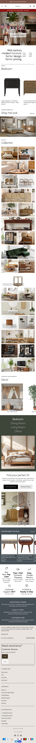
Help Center (4, 672)
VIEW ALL (32, 113)
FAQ (2, 675)
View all (33, 531)
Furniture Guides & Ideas (7, 692)
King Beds (3, 721)
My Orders (4, 677)
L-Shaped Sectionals (6, 713)
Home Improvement (11, 486)
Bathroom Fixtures (25, 486)
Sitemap (3, 703)
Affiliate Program (5, 698)
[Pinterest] (21, 735)
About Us (3, 690)
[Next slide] (33, 88)
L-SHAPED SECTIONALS (18, 35)
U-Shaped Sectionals (6, 715)
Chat (5, 661)
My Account (4, 680)
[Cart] (34, 6)
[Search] (5, 6)
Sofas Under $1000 (24, 54)
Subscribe (30, 638)
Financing (3, 700)
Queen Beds (4, 723)
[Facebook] (15, 735)
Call (5, 656)
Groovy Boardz (19, 728)
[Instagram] (18, 735)
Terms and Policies (18, 731)
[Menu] (2, 6)
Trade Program (5, 695)
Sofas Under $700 (30, 54)
